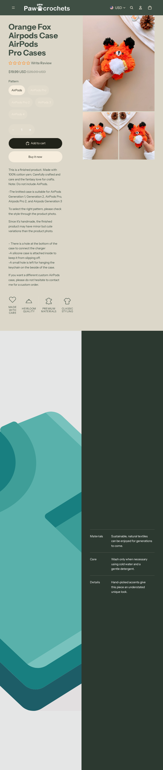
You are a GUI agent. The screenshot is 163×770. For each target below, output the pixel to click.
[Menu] (13, 8)
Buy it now (35, 157)
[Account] (140, 7)
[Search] (131, 7)
